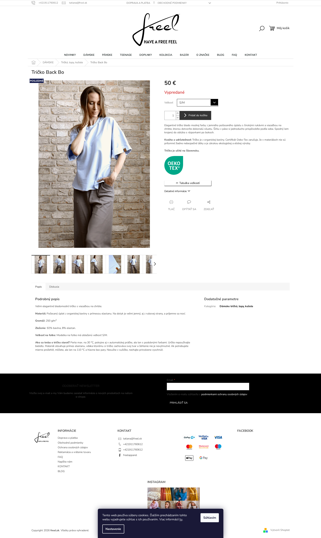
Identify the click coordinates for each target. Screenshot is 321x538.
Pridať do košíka (198, 115)
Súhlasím (209, 518)
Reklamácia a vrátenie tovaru (74, 452)
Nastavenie (113, 529)
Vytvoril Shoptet (280, 530)
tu (181, 519)
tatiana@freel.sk (132, 438)
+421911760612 (133, 444)
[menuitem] (69, 55)
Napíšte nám (65, 461)
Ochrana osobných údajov (73, 447)
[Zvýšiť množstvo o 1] (178, 113)
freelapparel (130, 455)
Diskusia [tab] (54, 287)
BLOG (61, 471)
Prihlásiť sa (179, 403)
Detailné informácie (175, 191)
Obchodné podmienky (172, 3)
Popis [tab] (38, 287)
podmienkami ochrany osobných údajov (224, 394)
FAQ (60, 457)
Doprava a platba (138, 3)
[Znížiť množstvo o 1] (178, 117)
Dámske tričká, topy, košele (236, 306)
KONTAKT (64, 466)
